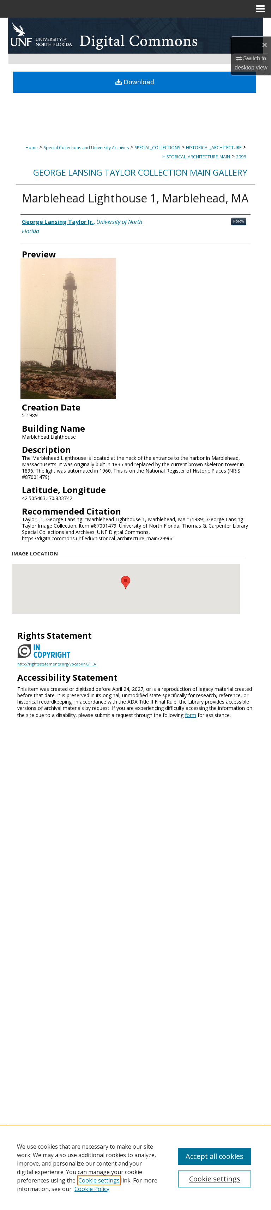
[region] (135, 1167)
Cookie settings (99, 1180)
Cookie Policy (91, 1189)
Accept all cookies (214, 1156)
